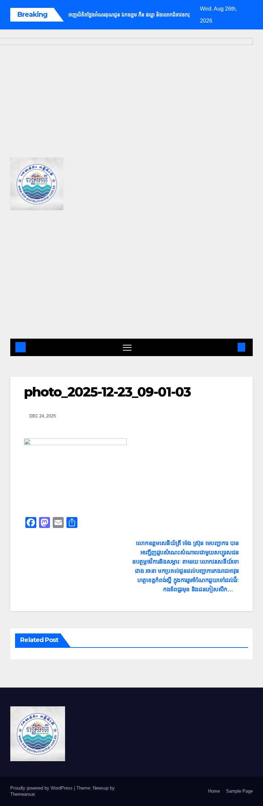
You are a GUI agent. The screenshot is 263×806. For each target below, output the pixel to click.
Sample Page (239, 791)
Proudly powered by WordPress (42, 788)
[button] (230, 347)
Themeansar (22, 794)
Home (214, 791)
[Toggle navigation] (127, 347)
